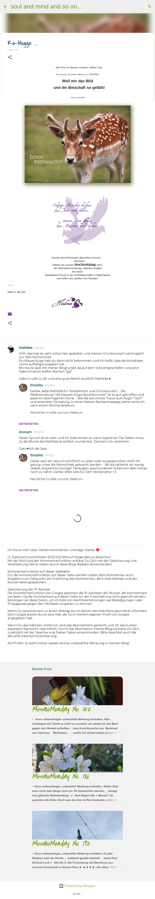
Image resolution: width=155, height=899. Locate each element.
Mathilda (94, 74)
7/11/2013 (49, 385)
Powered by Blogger (80, 886)
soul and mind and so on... (46, 6)
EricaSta (36, 385)
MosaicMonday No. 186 (60, 776)
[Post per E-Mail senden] (10, 315)
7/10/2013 (39, 347)
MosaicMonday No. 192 (61, 843)
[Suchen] (87, 6)
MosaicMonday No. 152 (61, 709)
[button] (10, 57)
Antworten (28, 424)
